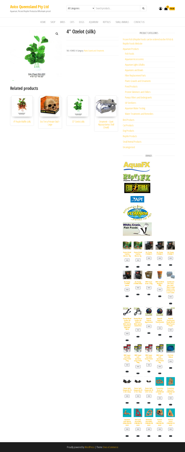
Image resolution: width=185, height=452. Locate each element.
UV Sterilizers (130, 102)
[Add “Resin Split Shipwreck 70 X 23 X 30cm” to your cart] (127, 403)
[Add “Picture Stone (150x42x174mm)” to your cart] (170, 436)
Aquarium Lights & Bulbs (135, 64)
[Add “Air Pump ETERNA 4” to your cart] (148, 265)
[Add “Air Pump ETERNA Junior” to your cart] (127, 296)
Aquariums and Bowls (134, 70)
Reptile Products (130, 136)
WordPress (90, 447)
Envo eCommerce (110, 447)
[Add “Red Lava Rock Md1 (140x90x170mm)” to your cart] (137, 436)
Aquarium (93, 22)
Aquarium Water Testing (135, 108)
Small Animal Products (132, 141)
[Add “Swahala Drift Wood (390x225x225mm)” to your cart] (127, 436)
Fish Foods (129, 53)
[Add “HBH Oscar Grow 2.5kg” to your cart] (148, 294)
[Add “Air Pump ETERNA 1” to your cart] (170, 265)
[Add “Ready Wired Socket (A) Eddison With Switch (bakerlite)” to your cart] (137, 336)
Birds (62, 22)
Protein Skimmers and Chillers (138, 92)
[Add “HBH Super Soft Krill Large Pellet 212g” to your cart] (127, 371)
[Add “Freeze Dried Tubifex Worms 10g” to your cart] (127, 266)
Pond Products (131, 86)
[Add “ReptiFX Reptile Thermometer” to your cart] (159, 335)
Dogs (81, 22)
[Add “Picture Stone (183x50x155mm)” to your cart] (159, 436)
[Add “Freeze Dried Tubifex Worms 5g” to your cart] (137, 266)
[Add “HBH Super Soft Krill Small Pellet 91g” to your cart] (148, 371)
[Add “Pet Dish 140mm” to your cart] (170, 368)
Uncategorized (129, 147)
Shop (52, 22)
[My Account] (160, 8)
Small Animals (122, 22)
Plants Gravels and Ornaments (94, 50)
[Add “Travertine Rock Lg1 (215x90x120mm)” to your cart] (159, 404)
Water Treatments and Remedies (139, 113)
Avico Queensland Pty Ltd (29, 6)
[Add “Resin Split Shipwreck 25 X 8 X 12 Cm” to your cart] (148, 403)
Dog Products (128, 130)
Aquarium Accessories (134, 59)
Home (43, 22)
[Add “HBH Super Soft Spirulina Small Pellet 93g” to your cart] (159, 373)
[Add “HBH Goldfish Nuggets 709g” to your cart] (159, 296)
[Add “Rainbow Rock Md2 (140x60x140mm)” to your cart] (148, 436)
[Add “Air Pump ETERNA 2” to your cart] (159, 265)
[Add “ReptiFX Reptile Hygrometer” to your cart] (148, 333)
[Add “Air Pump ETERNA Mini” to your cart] (137, 294)
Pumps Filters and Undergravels (138, 97)
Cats (72, 22)
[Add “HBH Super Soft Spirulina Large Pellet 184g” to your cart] (137, 373)
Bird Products (128, 120)
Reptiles (107, 22)
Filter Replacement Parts (135, 75)
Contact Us (139, 22)
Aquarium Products (131, 49)
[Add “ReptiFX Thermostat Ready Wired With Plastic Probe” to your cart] (170, 336)
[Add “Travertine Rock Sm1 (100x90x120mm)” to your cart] (170, 404)
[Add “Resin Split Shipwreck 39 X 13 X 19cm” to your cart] (137, 403)
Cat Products (128, 125)
